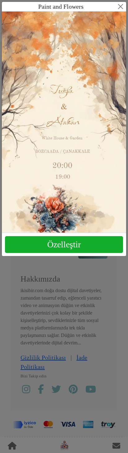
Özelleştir (64, 244)
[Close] (121, 6)
